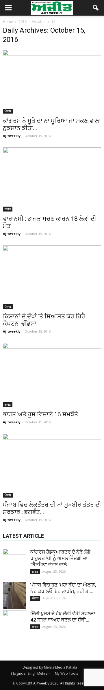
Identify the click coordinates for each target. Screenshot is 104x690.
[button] (96, 8)
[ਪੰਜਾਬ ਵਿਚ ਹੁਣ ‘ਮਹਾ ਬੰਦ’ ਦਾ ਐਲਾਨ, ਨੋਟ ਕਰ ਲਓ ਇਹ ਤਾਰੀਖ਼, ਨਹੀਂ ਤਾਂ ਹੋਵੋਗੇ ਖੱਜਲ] (14, 595)
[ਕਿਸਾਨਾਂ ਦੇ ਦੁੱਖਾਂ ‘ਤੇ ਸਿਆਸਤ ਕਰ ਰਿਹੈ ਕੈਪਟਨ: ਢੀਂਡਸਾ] (52, 277)
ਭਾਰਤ (8, 209)
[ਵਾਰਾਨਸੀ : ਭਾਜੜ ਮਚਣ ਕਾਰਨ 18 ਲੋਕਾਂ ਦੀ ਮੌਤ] (52, 179)
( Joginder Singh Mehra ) (30, 673)
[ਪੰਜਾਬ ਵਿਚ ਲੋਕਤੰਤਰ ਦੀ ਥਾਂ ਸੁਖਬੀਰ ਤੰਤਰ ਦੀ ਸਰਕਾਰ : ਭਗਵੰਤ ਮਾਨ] (52, 466)
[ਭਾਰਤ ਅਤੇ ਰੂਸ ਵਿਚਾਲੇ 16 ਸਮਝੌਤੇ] (52, 375)
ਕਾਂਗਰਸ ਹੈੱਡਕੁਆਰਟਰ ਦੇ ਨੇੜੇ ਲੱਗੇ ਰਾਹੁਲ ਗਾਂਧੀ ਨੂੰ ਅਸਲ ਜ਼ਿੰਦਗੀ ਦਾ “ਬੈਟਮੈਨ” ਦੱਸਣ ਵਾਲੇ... (60, 558)
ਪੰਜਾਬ (8, 111)
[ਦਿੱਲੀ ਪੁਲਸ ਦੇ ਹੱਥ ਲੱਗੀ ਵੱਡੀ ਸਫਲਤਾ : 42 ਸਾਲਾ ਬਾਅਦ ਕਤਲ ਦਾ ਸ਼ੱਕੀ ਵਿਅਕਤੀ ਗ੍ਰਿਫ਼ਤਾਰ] (14, 621)
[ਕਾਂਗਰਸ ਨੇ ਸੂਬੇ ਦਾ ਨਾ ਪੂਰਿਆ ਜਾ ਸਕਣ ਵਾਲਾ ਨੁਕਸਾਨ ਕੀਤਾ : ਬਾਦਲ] (52, 82)
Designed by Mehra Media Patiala (50, 667)
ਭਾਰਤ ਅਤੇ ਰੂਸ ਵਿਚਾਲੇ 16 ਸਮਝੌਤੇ (40, 414)
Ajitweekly (12, 135)
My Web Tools (66, 673)
